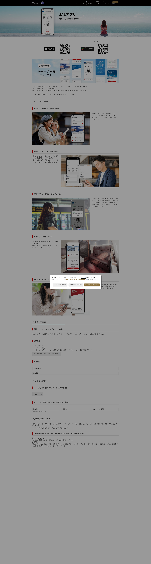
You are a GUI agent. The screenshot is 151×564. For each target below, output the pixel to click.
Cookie (83, 277)
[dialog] (75, 282)
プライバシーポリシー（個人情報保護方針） (75, 279)
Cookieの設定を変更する (60, 284)
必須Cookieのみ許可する (76, 284)
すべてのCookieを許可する (92, 284)
